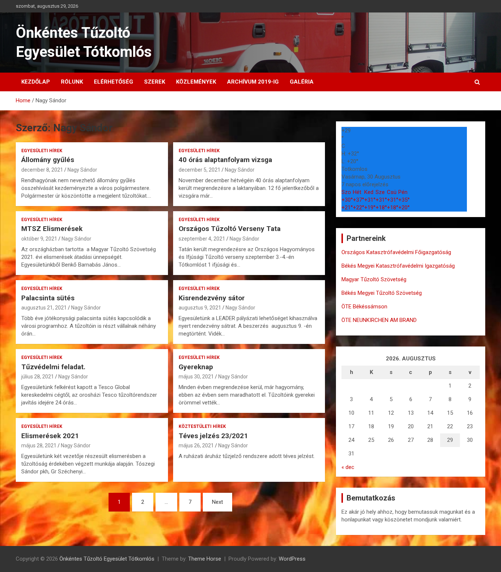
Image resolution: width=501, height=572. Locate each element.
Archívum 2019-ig (253, 81)
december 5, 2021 (199, 170)
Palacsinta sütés (47, 298)
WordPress (292, 559)
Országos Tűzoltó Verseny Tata (230, 228)
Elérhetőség (113, 81)
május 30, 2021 (196, 377)
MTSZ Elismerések (52, 228)
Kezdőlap (35, 81)
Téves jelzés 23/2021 (213, 436)
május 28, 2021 (38, 445)
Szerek (154, 81)
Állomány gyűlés (47, 159)
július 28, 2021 (37, 377)
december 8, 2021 (42, 170)
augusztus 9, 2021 (200, 308)
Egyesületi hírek (41, 150)
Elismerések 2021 (50, 436)
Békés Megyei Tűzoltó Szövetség (381, 293)
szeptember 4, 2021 (202, 239)
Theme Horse (204, 559)
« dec (347, 467)
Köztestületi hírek (202, 426)
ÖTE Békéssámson (364, 306)
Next (217, 502)
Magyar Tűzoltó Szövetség (373, 279)
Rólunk (72, 81)
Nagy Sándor (82, 170)
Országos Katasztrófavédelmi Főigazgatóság (396, 252)
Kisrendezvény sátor (212, 298)
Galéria (302, 81)
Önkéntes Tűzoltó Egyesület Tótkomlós (106, 559)
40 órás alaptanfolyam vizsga (225, 159)
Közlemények (196, 81)
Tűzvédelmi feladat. (53, 367)
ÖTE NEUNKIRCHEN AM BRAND (379, 320)
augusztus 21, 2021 (44, 308)
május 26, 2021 (196, 445)
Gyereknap (196, 367)
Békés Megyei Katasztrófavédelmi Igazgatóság (398, 266)
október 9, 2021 (39, 239)
